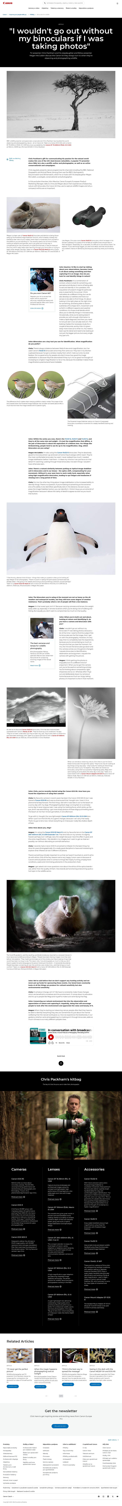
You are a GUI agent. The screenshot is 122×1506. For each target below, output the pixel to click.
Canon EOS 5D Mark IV (42, 249)
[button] (47, 1396)
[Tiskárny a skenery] (64, 8)
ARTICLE (61, 24)
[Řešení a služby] (77, 8)
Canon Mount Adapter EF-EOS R (92, 774)
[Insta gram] (103, 1496)
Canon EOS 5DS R (19, 1237)
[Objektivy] (49, 8)
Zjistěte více (13, 1386)
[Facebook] (99, 1496)
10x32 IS (42, 351)
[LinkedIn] (108, 1496)
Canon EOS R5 (40, 800)
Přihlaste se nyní (60, 1426)
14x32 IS (85, 439)
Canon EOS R (17, 1205)
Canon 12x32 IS (90, 1219)
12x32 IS (75, 439)
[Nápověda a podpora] (94, 8)
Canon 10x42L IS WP (93, 1261)
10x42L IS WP (27, 731)
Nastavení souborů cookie (26, 1491)
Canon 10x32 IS (28, 235)
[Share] (61, 1063)
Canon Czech (7, 1496)
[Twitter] (113, 1496)
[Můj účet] (117, 3)
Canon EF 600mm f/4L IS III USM (74, 816)
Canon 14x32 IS (90, 1241)
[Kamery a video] (40, 8)
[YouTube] (117, 1496)
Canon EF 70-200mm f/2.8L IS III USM (58, 145)
